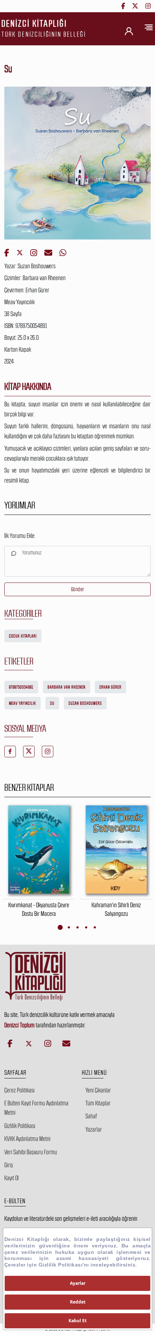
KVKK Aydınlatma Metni (27, 1138)
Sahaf (91, 1116)
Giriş (8, 1165)
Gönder (77, 589)
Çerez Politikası (19, 1090)
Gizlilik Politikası (19, 1125)
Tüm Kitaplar (98, 1103)
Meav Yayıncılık (22, 703)
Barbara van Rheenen (66, 687)
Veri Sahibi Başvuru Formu (30, 1152)
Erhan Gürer (110, 687)
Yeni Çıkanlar (98, 1090)
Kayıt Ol (11, 1178)
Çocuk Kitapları (23, 636)
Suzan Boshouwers (85, 703)
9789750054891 (21, 687)
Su (52, 703)
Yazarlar (93, 1129)
